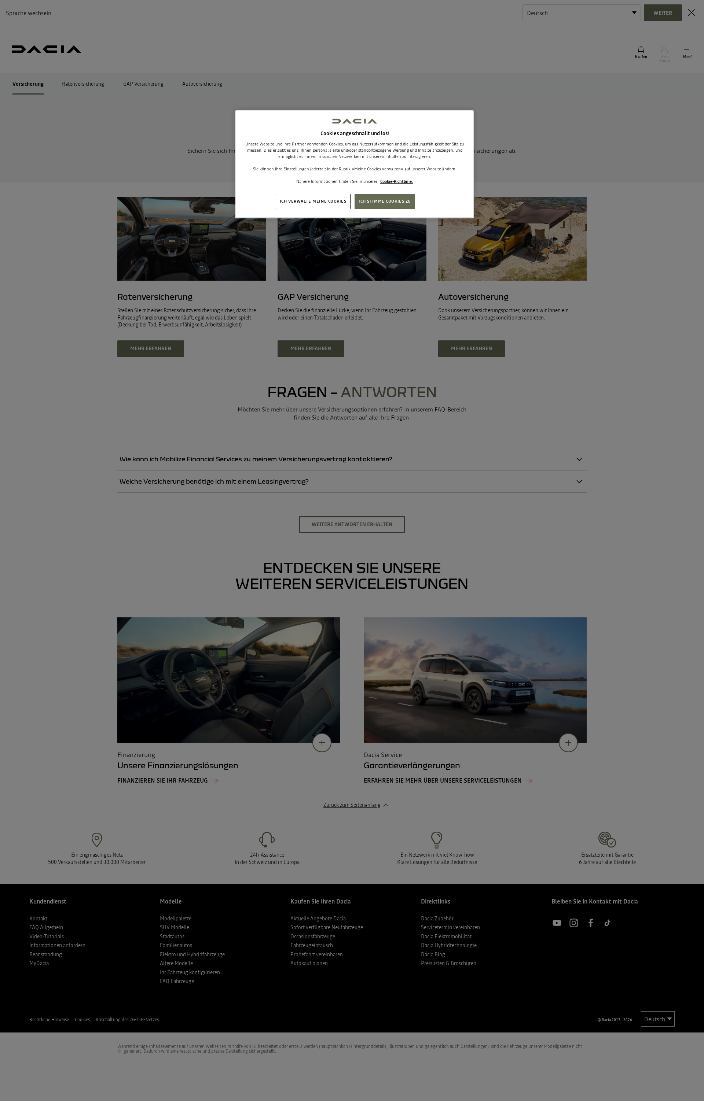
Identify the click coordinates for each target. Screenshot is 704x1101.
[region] (354, 164)
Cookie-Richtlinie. (396, 181)
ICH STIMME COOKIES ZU (385, 201)
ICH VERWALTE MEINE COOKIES (313, 201)
